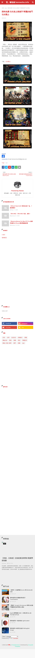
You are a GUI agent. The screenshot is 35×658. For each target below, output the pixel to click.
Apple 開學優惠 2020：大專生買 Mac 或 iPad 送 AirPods (20, 614)
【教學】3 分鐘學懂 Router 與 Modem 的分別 (21, 591)
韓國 (19, 343)
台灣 (8, 337)
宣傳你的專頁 (5, 159)
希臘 (26, 337)
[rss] (25, 327)
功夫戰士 (8, 61)
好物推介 (20, 337)
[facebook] (9, 323)
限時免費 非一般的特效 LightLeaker (20, 620)
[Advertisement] (17, 258)
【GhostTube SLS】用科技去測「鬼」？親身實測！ (21, 207)
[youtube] (9, 327)
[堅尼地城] (3, 157)
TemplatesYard (15, 645)
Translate (15, 638)
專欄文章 (24, 340)
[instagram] (25, 323)
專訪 (19, 340)
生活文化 (13, 337)
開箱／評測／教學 (7, 343)
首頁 (3, 8)
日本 (4, 337)
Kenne (4, 18)
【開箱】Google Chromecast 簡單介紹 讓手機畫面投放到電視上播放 (21, 606)
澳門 (15, 343)
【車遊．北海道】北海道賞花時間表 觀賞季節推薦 (17, 559)
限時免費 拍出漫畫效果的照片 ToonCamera (17, 598)
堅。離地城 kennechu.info (17, 2)
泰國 (15, 340)
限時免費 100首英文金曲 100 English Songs (20, 629)
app (6, 8)
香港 (10, 340)
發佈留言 (4, 237)
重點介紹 (5, 340)
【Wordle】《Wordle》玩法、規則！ (20, 213)
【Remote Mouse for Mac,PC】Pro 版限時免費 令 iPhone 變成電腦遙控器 (21, 222)
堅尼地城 (4, 153)
